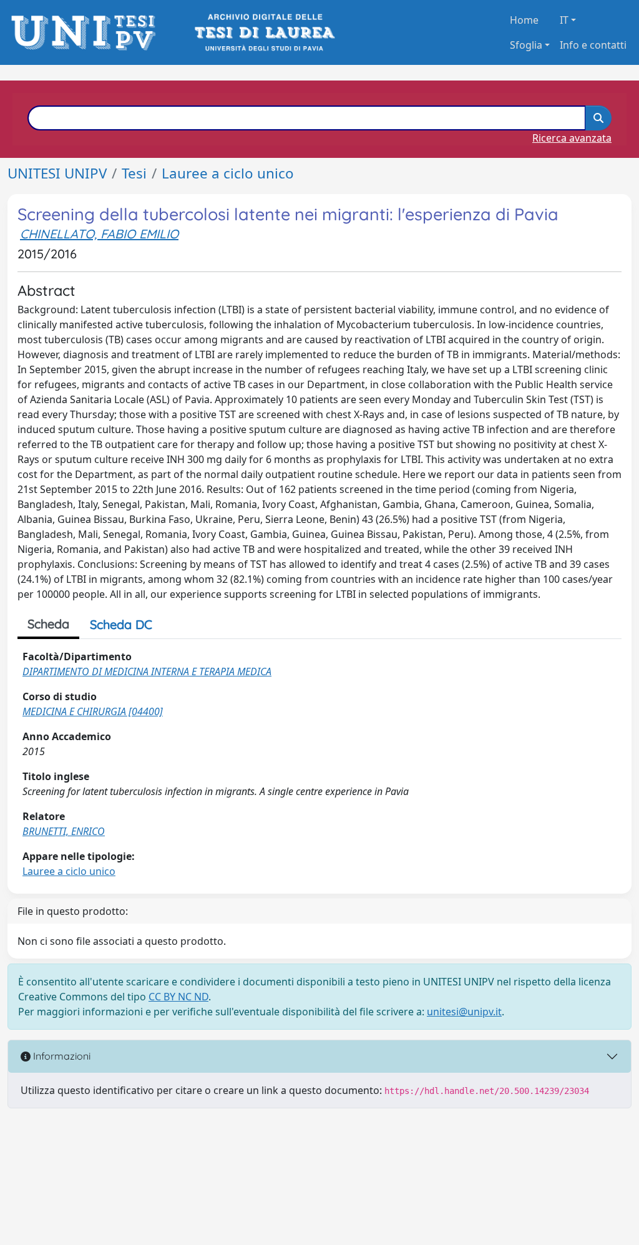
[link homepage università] (264, 33)
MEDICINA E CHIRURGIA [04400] (92, 711)
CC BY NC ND (178, 996)
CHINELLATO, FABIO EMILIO (99, 234)
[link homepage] (87, 33)
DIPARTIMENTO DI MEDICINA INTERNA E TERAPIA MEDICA (146, 671)
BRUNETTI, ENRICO (63, 831)
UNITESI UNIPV (57, 173)
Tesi (134, 173)
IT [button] (564, 20)
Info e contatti (593, 45)
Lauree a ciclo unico (228, 173)
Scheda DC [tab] (121, 624)
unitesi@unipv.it (464, 1011)
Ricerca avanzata (572, 138)
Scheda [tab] (48, 624)
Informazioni (60, 1056)
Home (524, 20)
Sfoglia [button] (526, 45)
